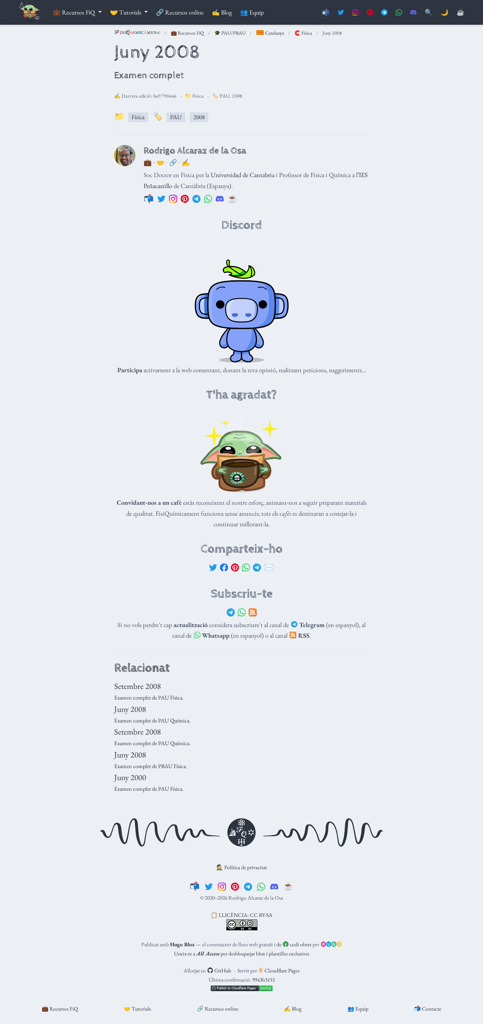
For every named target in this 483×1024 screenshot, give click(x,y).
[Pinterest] (235, 567)
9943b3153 (263, 979)
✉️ (269, 567)
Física (198, 96)
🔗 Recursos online (217, 1008)
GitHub (222, 970)
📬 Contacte (427, 1008)
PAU (224, 96)
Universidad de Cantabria (242, 174)
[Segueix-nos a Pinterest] (370, 12)
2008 (237, 96)
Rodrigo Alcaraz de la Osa (195, 150)
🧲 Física (303, 33)
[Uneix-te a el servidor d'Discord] (413, 12)
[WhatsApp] (246, 567)
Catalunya (274, 33)
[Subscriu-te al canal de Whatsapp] (399, 12)
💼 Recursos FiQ (187, 33)
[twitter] (209, 886)
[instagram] (222, 886)
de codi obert (294, 944)
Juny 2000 (130, 777)
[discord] (274, 886)
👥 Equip (358, 1008)
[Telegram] (257, 567)
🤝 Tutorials (137, 1008)
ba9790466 (165, 96)
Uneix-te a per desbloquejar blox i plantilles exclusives (241, 953)
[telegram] (248, 886)
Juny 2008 (130, 709)
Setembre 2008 (137, 686)
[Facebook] (224, 567)
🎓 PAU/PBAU (230, 33)
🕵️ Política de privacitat (241, 867)
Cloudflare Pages (281, 970)
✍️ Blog (293, 1008)
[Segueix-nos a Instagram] (355, 12)
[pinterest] (235, 886)
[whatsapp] (261, 886)
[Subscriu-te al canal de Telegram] (384, 12)
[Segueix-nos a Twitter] (341, 12)
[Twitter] (213, 567)
